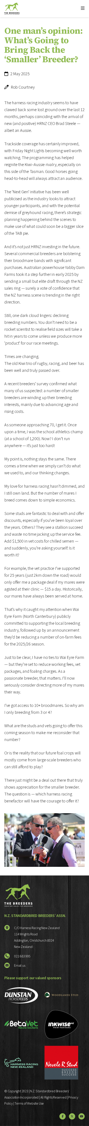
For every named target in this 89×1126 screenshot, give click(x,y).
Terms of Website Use (29, 1103)
